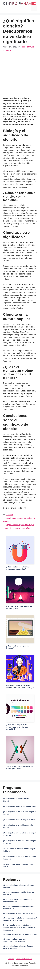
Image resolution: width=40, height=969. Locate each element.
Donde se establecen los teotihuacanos (20, 934)
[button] (28, 8)
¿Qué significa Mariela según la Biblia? (19, 806)
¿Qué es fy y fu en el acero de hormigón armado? (19, 768)
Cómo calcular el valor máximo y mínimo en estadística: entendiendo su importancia (19, 927)
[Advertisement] (20, 76)
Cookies (11, 959)
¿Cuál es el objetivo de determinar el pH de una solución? (17, 727)
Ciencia (9, 515)
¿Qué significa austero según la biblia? (20, 819)
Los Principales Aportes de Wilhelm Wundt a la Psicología (20, 686)
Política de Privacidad (24, 959)
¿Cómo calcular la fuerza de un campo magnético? (18, 568)
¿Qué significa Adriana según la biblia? (20, 913)
